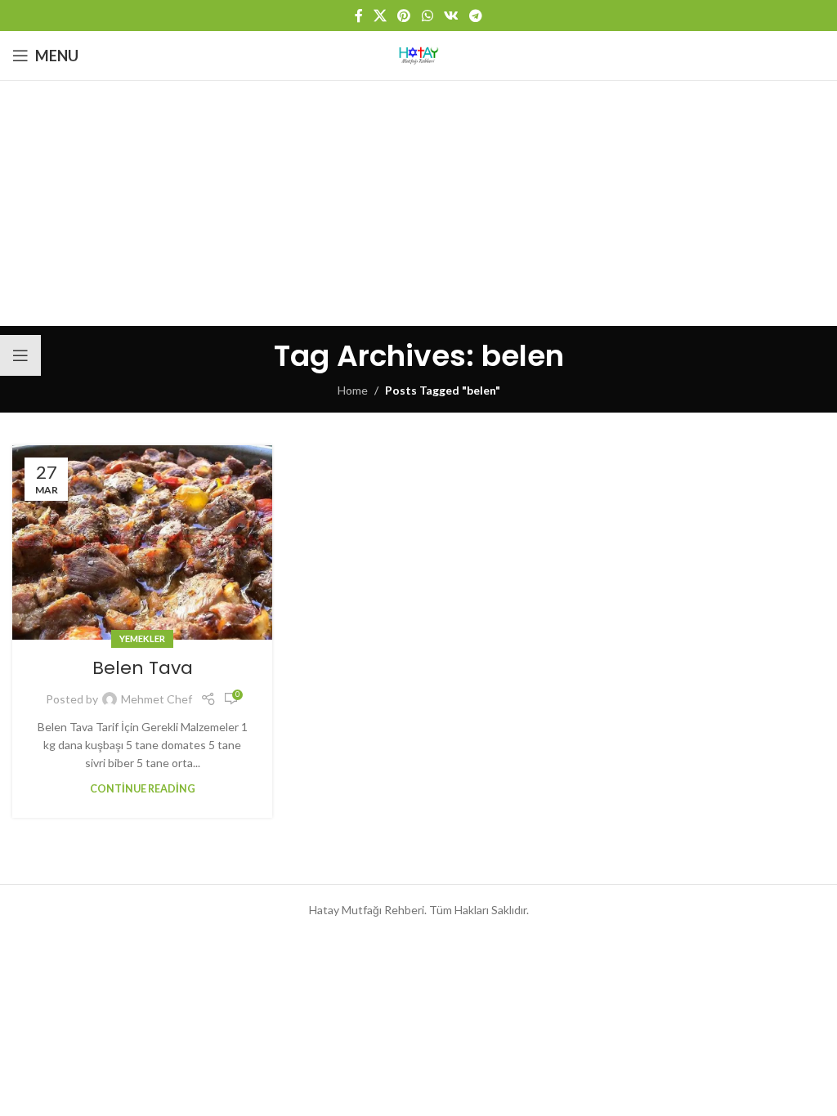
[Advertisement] (418, 203)
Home (353, 390)
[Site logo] (418, 54)
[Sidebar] (20, 355)
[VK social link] (450, 15)
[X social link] (380, 15)
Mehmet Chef (156, 699)
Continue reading (142, 789)
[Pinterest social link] (404, 15)
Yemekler (142, 638)
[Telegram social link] (476, 15)
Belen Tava (142, 668)
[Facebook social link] (358, 15)
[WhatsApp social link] (427, 15)
